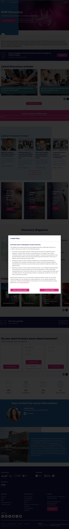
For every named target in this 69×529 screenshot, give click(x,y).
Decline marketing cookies (20, 290)
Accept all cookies (49, 290)
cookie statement (24, 282)
